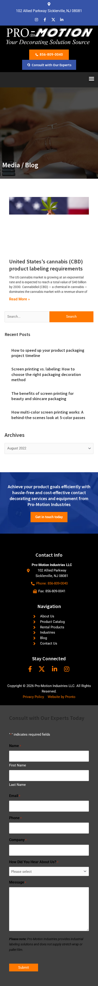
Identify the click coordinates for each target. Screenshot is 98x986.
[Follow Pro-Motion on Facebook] (30, 669)
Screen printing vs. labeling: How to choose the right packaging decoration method (46, 374)
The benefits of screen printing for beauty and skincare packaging (42, 396)
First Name (17, 765)
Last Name (17, 785)
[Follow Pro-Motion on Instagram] (67, 669)
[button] (91, 78)
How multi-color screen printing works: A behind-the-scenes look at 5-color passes (48, 414)
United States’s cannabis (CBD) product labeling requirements (46, 265)
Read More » (19, 299)
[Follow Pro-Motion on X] (43, 669)
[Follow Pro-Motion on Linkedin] (55, 669)
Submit (23, 967)
